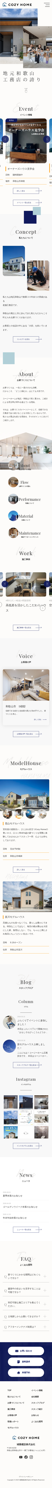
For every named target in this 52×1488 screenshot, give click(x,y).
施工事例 (11, 1409)
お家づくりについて (16, 1403)
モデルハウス (13, 1428)
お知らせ (35, 1415)
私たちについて (14, 1397)
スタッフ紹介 (37, 1409)
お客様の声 (12, 1415)
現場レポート (13, 1421)
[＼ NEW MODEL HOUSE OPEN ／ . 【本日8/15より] (26, 1118)
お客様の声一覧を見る (25, 734)
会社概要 (35, 1397)
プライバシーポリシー (26, 1476)
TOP (9, 1390)
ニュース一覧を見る (24, 1229)
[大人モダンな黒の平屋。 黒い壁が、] (11, 1118)
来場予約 (26, 1372)
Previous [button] (5, 139)
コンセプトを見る (23, 339)
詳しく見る (37, 719)
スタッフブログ (37, 1403)
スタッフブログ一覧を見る (26, 1065)
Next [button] (46, 139)
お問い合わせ (26, 1351)
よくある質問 (37, 1421)
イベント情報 (37, 1390)
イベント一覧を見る (24, 202)
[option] (26, 156)
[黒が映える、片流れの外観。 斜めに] (26, 1102)
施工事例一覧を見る (24, 627)
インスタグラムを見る (25, 1146)
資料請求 (26, 1362)
